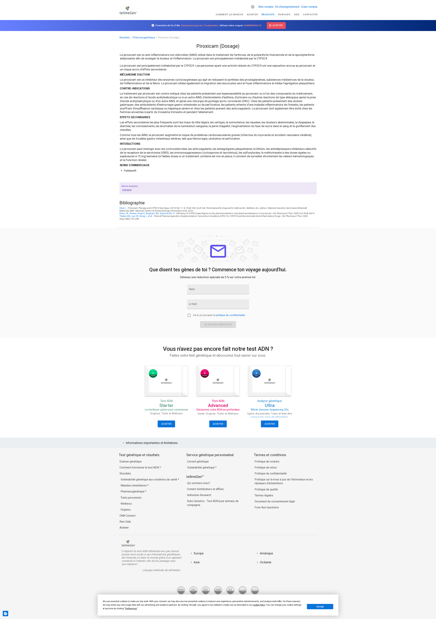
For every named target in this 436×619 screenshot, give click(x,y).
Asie (197, 562)
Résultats (268, 14)
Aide (297, 14)
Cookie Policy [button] (259, 605)
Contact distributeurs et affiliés (205, 489)
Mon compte (265, 6)
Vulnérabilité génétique (201, 467)
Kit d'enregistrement (287, 6)
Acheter (252, 14)
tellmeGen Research (199, 495)
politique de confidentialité (230, 315)
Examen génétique (131, 461)
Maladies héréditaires (134, 485)
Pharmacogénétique (144, 37)
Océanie (265, 562)
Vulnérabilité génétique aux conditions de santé (149, 479)
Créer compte (309, 6)
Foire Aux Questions (267, 507)
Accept (320, 606)
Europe (199, 553)
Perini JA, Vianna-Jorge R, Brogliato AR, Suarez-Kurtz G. (147, 213)
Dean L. (123, 208)
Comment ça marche (229, 14)
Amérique (266, 553)
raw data (284, 14)
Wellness (126, 503)
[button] (253, 7)
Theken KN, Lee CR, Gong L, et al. (136, 216)
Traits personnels (131, 497)
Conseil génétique (198, 461)
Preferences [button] (131, 608)
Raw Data (125, 521)
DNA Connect (127, 515)
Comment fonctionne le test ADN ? (140, 467)
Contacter (310, 14)
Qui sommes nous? (198, 483)
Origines (126, 509)
